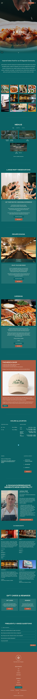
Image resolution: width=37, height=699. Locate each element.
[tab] (13, 128)
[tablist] (18, 128)
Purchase (9, 608)
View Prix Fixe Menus (18, 216)
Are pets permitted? (4, 640)
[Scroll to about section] (18, 52)
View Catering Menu (18, 343)
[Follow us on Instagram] (18, 693)
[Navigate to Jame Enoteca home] (2, 3)
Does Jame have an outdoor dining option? (8, 638)
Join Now (27, 608)
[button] (18, 445)
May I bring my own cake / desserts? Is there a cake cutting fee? (12, 635)
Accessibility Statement (23, 690)
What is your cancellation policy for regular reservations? (10, 630)
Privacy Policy (17, 690)
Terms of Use (12, 690)
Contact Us (28, 471)
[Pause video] (2, 52)
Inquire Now (19, 219)
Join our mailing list (18, 687)
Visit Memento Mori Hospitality (26, 519)
